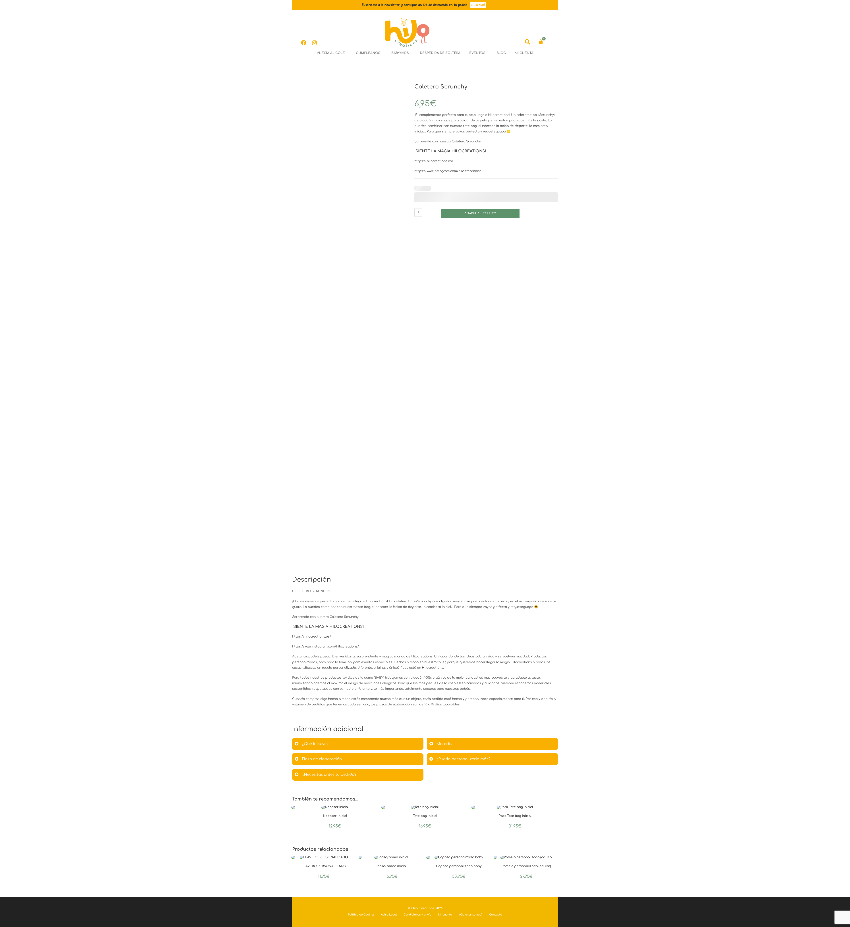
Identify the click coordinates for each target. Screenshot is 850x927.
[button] (332, 53)
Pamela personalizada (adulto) (526, 866)
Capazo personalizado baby (459, 866)
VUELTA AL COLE (331, 53)
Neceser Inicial (335, 816)
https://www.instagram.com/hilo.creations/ (447, 171)
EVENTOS (477, 53)
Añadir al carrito (480, 213)
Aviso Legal (389, 914)
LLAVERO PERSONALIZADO (323, 866)
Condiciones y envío (417, 914)
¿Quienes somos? (471, 914)
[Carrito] (541, 41)
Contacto (495, 914)
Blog (501, 53)
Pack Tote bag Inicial (515, 816)
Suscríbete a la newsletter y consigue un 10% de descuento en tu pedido (415, 5)
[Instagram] (314, 42)
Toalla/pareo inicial (391, 866)
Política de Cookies (361, 914)
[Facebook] (303, 42)
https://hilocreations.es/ (433, 161)
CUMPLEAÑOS (368, 53)
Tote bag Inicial (425, 816)
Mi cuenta (524, 53)
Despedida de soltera (440, 53)
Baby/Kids (400, 53)
